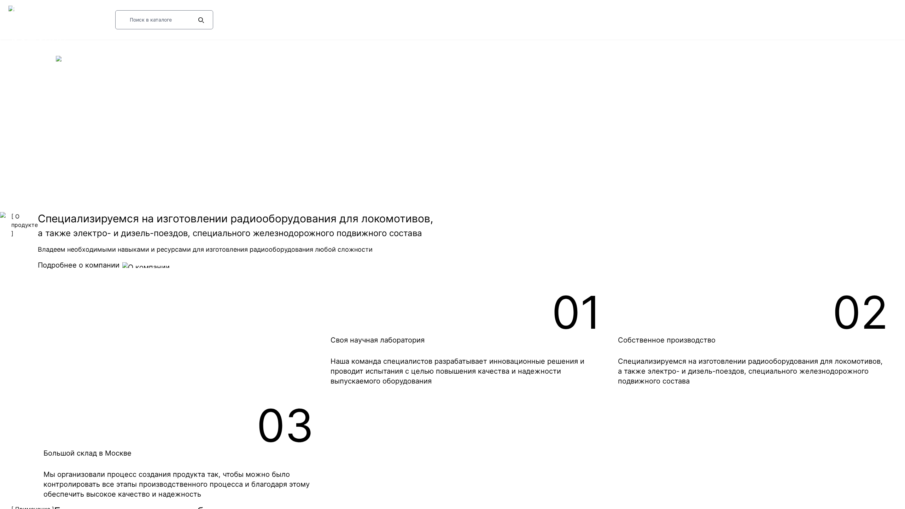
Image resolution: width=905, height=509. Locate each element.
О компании (32, 58)
